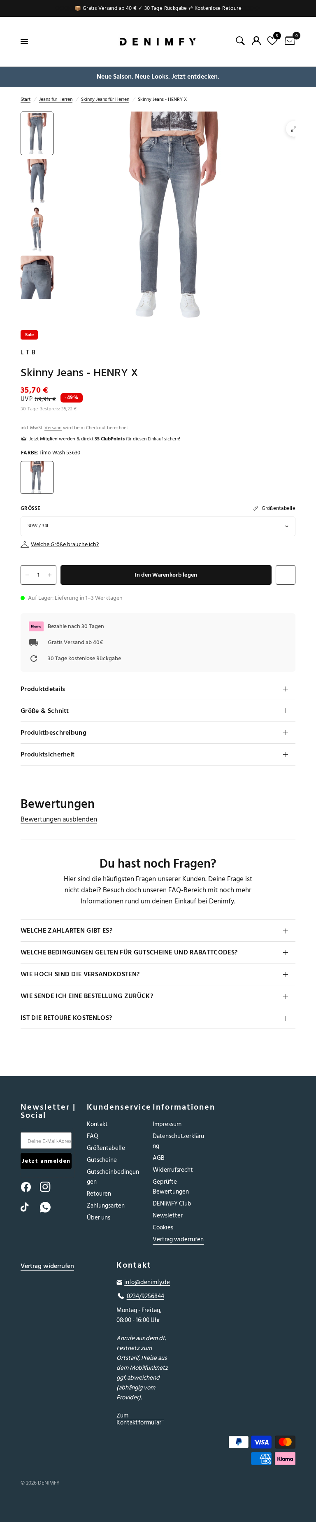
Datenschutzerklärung (178, 1141)
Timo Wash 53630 (37, 477)
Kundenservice (114, 1107)
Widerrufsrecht (173, 1170)
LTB (29, 353)
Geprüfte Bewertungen (171, 1187)
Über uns (98, 1217)
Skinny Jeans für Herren (105, 99)
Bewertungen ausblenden (59, 819)
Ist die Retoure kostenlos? (66, 1017)
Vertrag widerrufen (178, 1239)
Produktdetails (43, 689)
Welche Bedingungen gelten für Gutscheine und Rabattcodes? (129, 952)
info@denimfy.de (147, 1282)
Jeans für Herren (55, 99)
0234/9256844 (145, 1296)
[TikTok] (30, 1207)
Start (25, 99)
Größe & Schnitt (45, 710)
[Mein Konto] (256, 41)
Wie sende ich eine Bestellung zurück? (87, 996)
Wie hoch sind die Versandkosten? (80, 974)
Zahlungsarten (106, 1206)
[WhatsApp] (49, 1207)
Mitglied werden (57, 439)
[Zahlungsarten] (253, 1452)
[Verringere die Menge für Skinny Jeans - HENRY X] (27, 575)
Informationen (180, 1107)
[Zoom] (294, 129)
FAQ (92, 1136)
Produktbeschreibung (53, 732)
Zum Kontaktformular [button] (139, 1415)
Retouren (99, 1194)
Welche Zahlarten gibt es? (66, 930)
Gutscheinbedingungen (113, 1177)
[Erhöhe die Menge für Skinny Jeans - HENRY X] (50, 575)
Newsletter (168, 1215)
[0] (288, 41)
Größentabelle (106, 1148)
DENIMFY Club (172, 1204)
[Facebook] (30, 1187)
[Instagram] (49, 1187)
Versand (53, 428)
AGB (159, 1158)
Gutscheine (102, 1160)
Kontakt (97, 1124)
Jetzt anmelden (46, 1161)
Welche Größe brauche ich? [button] (65, 544)
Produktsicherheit (47, 754)
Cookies (163, 1227)
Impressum (167, 1124)
